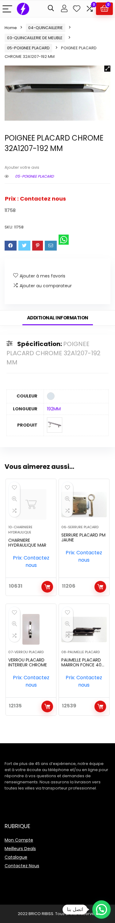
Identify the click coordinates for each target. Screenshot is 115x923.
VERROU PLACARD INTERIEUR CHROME (27, 662)
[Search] (51, 9)
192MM (54, 409)
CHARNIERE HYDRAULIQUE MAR (27, 542)
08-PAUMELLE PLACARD (80, 652)
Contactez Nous (22, 866)
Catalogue (16, 857)
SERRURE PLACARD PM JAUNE (83, 537)
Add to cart (47, 587)
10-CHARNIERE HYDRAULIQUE (20, 530)
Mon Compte (19, 840)
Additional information (57, 318)
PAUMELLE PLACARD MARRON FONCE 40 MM (81, 665)
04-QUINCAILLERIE (45, 28)
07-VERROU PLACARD (26, 652)
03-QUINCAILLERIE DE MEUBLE (35, 38)
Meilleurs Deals (20, 849)
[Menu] (7, 9)
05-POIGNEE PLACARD (28, 48)
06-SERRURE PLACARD (79, 527)
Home (11, 28)
